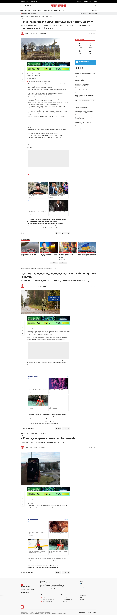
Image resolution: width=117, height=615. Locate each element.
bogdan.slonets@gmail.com (59, 585)
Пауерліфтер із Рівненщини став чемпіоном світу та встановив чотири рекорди (47, 219)
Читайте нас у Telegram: (84, 61)
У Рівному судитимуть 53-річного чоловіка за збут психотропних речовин (67, 256)
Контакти (96, 1)
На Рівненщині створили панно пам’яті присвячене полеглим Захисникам (45, 223)
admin (26, 33)
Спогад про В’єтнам (32, 13)
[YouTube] (26, 6)
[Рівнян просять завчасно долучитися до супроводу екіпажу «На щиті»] (87, 247)
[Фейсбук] (21, 6)
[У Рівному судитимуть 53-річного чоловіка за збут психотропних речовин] (68, 247)
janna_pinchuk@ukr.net (61, 586)
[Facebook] (80, 45)
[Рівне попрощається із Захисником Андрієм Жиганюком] (49, 247)
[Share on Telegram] (22, 76)
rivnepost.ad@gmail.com (54, 588)
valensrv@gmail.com (59, 584)
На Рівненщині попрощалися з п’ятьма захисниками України (42, 221)
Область (27, 252)
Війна (42, 252)
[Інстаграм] (28, 6)
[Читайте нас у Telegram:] (77, 62)
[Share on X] (22, 70)
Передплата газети (87, 1)
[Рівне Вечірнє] (22, 607)
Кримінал (61, 252)
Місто (45, 252)
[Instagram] (80, 53)
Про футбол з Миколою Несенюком (90, 13)
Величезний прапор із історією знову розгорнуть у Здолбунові (43, 225)
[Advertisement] (48, 158)
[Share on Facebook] (22, 67)
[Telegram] (30, 6)
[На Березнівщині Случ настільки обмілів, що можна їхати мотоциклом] (30, 247)
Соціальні (32, 252)
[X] (23, 6)
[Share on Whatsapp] (22, 73)
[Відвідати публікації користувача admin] (22, 33)
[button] (91, 5)
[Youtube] (90, 53)
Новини (23, 18)
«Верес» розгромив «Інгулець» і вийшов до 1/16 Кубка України (43, 227)
